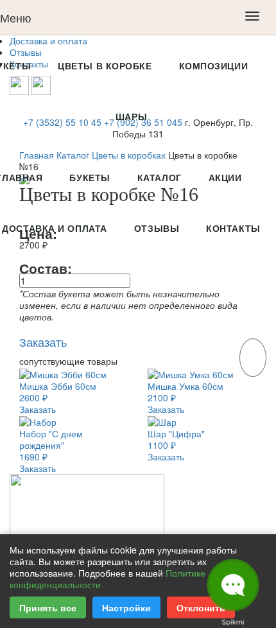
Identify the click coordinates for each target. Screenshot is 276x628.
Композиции (213, 65)
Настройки (126, 607)
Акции (225, 177)
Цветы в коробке (104, 65)
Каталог (159, 177)
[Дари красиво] (87, 504)
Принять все (47, 607)
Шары (131, 116)
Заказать (37, 409)
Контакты (233, 228)
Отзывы (156, 228)
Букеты (89, 177)
